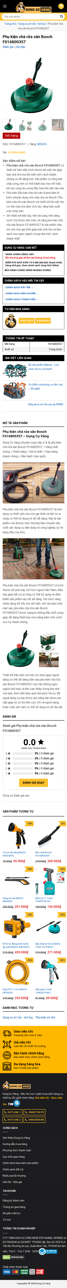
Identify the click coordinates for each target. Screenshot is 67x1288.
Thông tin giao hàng (14, 1207)
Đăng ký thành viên (13, 1200)
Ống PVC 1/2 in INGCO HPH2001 (15, 991)
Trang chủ (10, 23)
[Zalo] (16, 1103)
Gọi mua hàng (17, 152)
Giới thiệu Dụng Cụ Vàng (16, 1137)
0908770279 (26, 320)
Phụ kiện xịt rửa (45, 1017)
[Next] (58, 85)
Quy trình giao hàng (14, 1156)
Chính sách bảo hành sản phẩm (20, 1163)
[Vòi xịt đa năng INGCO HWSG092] (17, 835)
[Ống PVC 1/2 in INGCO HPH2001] (17, 972)
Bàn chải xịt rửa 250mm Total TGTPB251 (47, 945)
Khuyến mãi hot (11, 1213)
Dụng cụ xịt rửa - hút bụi (32, 23)
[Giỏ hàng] (61, 6)
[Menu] (5, 6)
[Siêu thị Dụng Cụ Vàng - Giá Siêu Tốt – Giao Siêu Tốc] (33, 6)
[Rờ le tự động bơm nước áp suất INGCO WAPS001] (17, 926)
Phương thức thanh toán (17, 1150)
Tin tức (7, 1219)
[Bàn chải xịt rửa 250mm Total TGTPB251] (49, 926)
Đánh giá (8, 47)
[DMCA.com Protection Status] (13, 1257)
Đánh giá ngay (33, 782)
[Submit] (61, 17)
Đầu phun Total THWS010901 (43, 991)
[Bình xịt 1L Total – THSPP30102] (49, 881)
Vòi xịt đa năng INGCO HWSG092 (14, 854)
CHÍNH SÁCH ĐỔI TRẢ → (19, 287)
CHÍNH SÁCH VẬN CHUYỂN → (21, 293)
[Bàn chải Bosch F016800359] (49, 835)
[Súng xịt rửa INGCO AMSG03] (17, 881)
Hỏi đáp (20, 47)
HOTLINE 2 (14, 1119)
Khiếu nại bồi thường (14, 1175)
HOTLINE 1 (14, 1112)
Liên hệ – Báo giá (12, 1182)
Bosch (41, 144)
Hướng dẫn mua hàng (15, 1144)
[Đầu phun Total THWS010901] (49, 972)
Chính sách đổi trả (13, 1169)
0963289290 (42, 320)
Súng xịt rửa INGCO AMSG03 (13, 900)
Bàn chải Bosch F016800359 (43, 854)
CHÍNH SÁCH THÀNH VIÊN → (21, 299)
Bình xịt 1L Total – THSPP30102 (44, 900)
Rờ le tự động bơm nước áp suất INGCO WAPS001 (16, 945)
